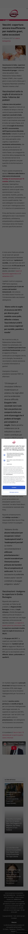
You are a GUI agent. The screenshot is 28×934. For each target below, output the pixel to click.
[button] (14, 464)
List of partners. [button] (9, 474)
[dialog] (14, 467)
